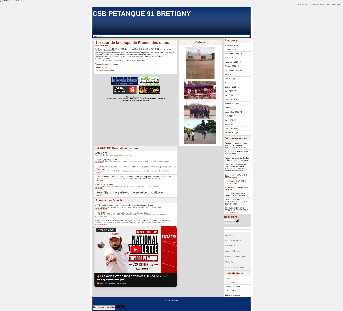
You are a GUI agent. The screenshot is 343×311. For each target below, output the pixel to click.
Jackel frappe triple (105, 184)
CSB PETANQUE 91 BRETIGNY (141, 13)
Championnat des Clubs (235, 256)
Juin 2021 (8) (230, 120)
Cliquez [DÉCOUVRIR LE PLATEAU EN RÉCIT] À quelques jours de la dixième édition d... (128, 194)
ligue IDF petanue (232, 286)
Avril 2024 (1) (230, 58)
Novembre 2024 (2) (233, 45)
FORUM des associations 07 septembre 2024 (237, 194)
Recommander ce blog (317, 4)
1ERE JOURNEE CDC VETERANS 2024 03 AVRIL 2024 (236, 201)
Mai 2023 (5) (230, 78)
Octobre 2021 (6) (232, 108)
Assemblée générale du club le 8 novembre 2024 (237, 159)
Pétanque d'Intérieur (136, 97)
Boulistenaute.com (232, 295)
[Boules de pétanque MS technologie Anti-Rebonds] (125, 86)
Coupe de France (232, 251)
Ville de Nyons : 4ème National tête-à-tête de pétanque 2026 (122, 213)
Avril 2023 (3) (230, 83)
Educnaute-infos (231, 282)
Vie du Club (230, 246)
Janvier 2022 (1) (232, 103)
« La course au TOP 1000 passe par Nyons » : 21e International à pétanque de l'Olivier (134, 220)
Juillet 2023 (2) (231, 74)
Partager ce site (104, 307)
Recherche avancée (230, 223)
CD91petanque (231, 291)
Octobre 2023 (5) (232, 66)
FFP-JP (228, 278)
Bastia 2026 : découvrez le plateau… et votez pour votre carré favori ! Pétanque (130, 192)
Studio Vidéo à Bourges (148, 98)
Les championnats (233, 240)
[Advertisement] (135, 126)
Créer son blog (302, 4)
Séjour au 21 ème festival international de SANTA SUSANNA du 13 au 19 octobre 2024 (235, 167)
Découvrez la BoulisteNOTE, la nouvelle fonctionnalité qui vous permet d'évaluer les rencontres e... (131, 215)
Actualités (229, 235)
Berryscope (134, 98)
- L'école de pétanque (234, 267)
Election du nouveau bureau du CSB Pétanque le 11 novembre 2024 (237, 145)
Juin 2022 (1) (230, 91)
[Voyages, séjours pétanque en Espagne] (149, 86)
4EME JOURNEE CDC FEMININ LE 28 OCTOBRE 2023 (236, 210)
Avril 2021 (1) (230, 124)
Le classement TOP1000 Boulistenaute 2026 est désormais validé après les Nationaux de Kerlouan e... (132, 171)
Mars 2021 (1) (231, 128)
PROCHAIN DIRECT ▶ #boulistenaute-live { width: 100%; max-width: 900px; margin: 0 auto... (129, 207)
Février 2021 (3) (231, 133)
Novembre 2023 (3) (233, 62)
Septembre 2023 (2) (233, 70)
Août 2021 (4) (230, 116)
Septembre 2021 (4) (233, 112)
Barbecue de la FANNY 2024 (237, 187)
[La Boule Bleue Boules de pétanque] (124, 78)
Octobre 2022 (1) (232, 87)
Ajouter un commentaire (104, 71)
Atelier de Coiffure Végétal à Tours (118, 98)
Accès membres (171, 300)
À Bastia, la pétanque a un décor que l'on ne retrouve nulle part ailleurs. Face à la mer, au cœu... (130, 179)
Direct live (161, 98)
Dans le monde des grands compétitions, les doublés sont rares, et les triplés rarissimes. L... (128, 186)
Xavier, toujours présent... (107, 159)
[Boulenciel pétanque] (149, 78)
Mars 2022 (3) (231, 99)
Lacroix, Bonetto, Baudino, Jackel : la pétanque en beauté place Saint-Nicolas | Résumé (134, 177)
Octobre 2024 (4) (232, 49)
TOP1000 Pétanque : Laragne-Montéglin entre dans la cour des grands (127, 205)
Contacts (229, 262)
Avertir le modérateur (333, 4)
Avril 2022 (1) (230, 95)
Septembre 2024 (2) (233, 54)
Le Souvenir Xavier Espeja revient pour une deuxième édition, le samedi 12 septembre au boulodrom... (132, 161)
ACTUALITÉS (101, 153)
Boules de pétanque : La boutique (136, 100)
